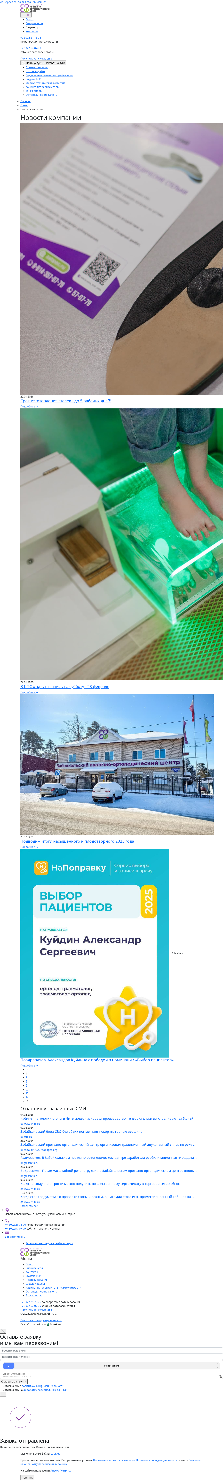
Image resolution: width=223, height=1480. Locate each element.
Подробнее (28, 406)
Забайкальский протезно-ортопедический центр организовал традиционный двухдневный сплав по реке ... (107, 1144)
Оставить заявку (12, 1381)
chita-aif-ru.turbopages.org (40, 1150)
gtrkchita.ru (30, 1163)
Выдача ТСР (33, 79)
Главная (25, 101)
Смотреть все (29, 1206)
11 (27, 1093)
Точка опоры (34, 91)
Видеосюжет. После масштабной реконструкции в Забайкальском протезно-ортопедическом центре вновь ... (108, 1170)
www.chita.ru (31, 1124)
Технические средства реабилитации (49, 1243)
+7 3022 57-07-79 (30, 48)
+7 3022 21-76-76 (30, 37)
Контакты (32, 31)
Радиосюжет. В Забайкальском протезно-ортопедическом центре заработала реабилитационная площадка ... (108, 1157)
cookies (55, 1453)
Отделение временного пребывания (49, 75)
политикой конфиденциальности (43, 1386)
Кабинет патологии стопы (42, 87)
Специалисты (34, 23)
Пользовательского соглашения (114, 1460)
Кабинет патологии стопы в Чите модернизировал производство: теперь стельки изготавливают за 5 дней (106, 1118)
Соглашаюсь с (33, 1386)
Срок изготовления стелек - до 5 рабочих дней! (65, 400)
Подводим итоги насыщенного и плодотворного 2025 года (77, 841)
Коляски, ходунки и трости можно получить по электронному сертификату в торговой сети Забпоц (100, 1183)
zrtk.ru (27, 1137)
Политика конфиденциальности (41, 1320)
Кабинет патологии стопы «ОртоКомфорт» (53, 1287)
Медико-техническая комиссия (45, 83)
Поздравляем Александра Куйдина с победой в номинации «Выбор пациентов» (97, 1059)
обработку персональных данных (44, 1390)
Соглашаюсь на (34, 1390)
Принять (27, 1477)
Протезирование (37, 67)
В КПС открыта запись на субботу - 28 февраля (64, 686)
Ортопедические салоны (41, 95)
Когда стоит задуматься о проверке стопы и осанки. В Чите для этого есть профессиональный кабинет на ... (107, 1197)
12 (27, 1097)
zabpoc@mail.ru (15, 1237)
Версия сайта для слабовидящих (24, 2)
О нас (29, 19)
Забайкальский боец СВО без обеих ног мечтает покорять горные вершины (81, 1131)
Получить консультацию (36, 58)
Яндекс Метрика (60, 1470)
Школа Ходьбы (35, 71)
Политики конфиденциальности (156, 1460)
